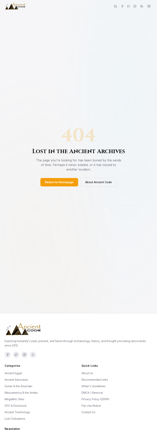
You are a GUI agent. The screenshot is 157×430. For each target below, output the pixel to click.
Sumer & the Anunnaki (18, 386)
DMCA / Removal (92, 392)
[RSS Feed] (33, 355)
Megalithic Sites (14, 399)
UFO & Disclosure (16, 405)
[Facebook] (122, 6)
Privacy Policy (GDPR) (96, 399)
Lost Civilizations (15, 418)
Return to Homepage (59, 182)
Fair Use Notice (91, 405)
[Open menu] (149, 6)
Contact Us (88, 412)
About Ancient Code (98, 182)
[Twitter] (129, 6)
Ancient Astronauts (16, 379)
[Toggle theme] (142, 6)
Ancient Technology (17, 412)
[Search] (115, 6)
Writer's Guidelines (93, 386)
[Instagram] (135, 6)
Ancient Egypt (13, 373)
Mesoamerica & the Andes (21, 392)
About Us (87, 373)
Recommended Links (95, 379)
